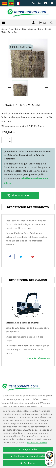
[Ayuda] (52, 3)
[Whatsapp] (39, 3)
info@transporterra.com (34, 178)
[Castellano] (11, 3)
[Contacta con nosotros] (46, 3)
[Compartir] (10, 256)
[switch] (49, 463)
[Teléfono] (33, 3)
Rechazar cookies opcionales (29, 456)
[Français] (18, 3)
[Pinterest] (33, 256)
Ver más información (38, 358)
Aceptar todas (29, 449)
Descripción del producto (28, 207)
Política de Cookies (37, 442)
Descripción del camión (28, 280)
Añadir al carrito (20, 195)
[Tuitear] (21, 256)
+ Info (7, 183)
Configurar (29, 463)
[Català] (4, 3)
